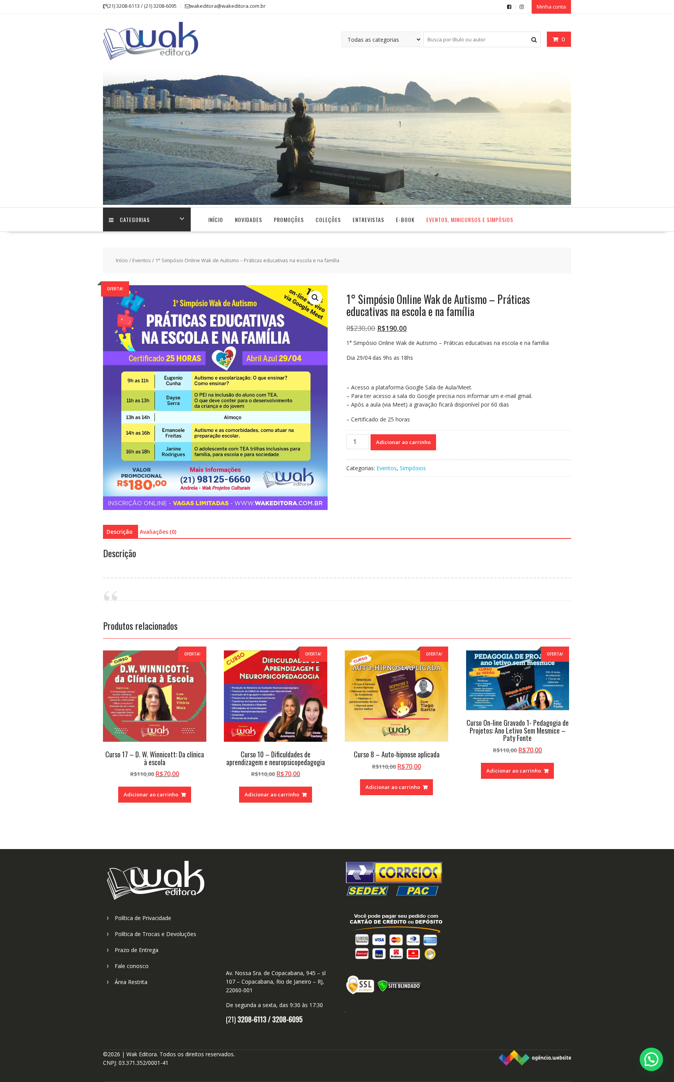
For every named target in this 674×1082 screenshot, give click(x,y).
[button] (315, 298)
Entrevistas (368, 219)
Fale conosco (132, 966)
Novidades (248, 219)
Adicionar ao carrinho (403, 442)
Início (215, 219)
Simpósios (413, 468)
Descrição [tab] (119, 531)
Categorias (135, 219)
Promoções (289, 219)
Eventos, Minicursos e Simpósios (469, 219)
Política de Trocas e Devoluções (155, 934)
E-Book (405, 219)
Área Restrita (131, 982)
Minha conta (551, 6)
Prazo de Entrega (136, 950)
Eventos (141, 260)
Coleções (328, 219)
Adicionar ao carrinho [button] (151, 794)
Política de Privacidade (143, 918)
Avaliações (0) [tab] (158, 531)
